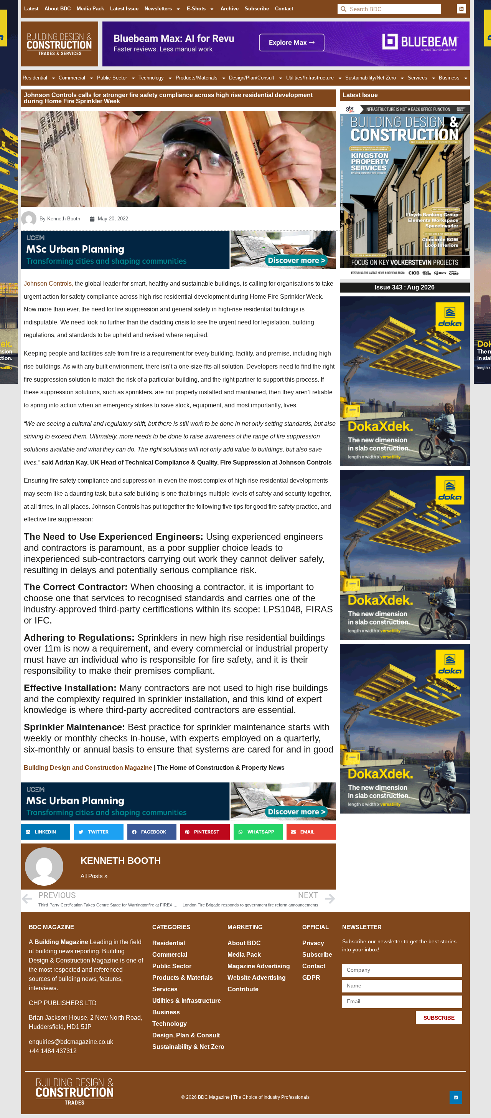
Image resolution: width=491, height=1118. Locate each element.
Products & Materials (182, 977)
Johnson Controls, (48, 283)
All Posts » (94, 876)
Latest (31, 9)
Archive (230, 9)
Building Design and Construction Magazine (88, 767)
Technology (151, 78)
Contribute (243, 989)
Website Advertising (256, 977)
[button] (45, 832)
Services (417, 78)
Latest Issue (124, 9)
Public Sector (112, 78)
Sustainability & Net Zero (188, 1047)
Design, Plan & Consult (186, 1035)
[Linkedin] (461, 8)
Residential (35, 78)
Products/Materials (196, 78)
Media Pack (90, 9)
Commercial (72, 78)
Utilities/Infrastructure (310, 78)
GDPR (311, 977)
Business (449, 78)
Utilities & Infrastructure (186, 1000)
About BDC (57, 9)
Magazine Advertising (258, 966)
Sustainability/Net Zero (370, 78)
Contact (284, 9)
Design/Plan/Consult (251, 78)
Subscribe (257, 9)
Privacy (313, 943)
